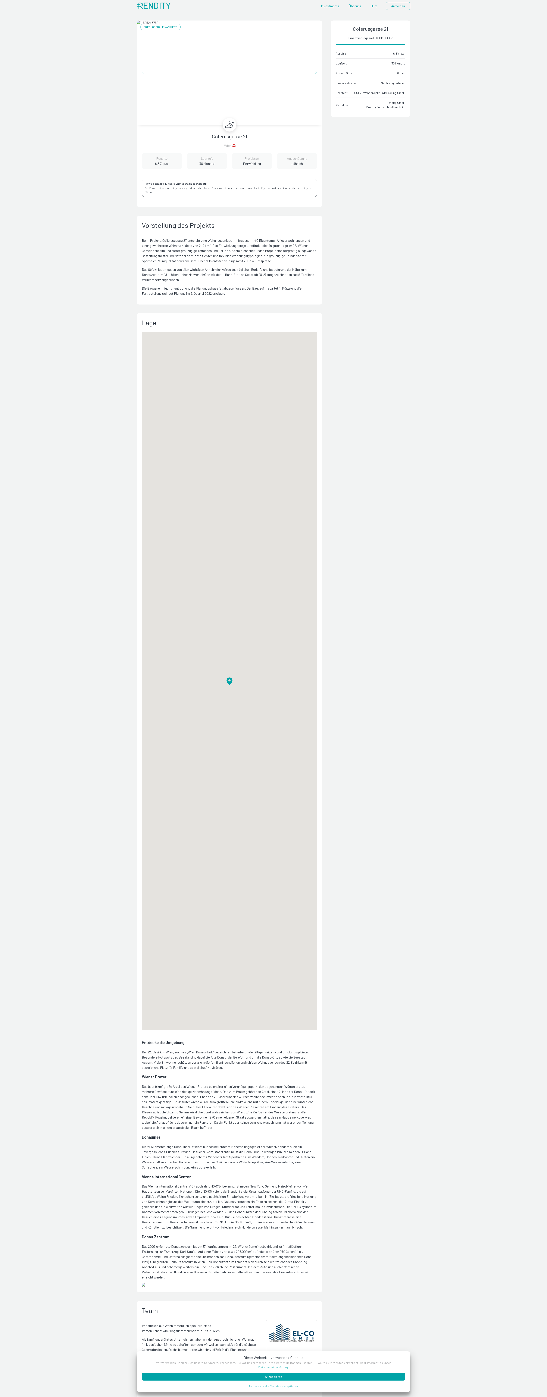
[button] (273, 1386)
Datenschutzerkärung (273, 1367)
